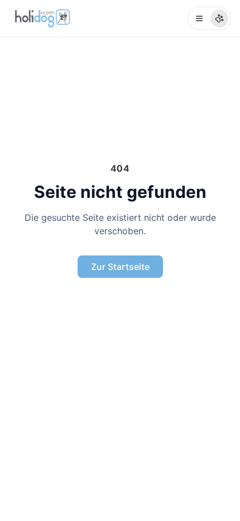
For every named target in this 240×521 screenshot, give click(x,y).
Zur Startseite (120, 266)
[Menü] (209, 18)
